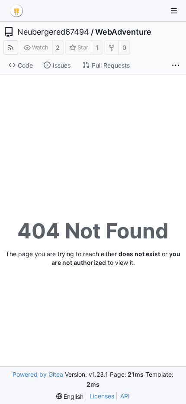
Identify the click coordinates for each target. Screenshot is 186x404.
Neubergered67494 (53, 32)
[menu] (70, 396)
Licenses (102, 396)
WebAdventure (123, 32)
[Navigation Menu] (174, 11)
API (125, 396)
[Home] (16, 11)
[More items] (176, 65)
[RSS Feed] (10, 47)
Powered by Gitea (38, 374)
